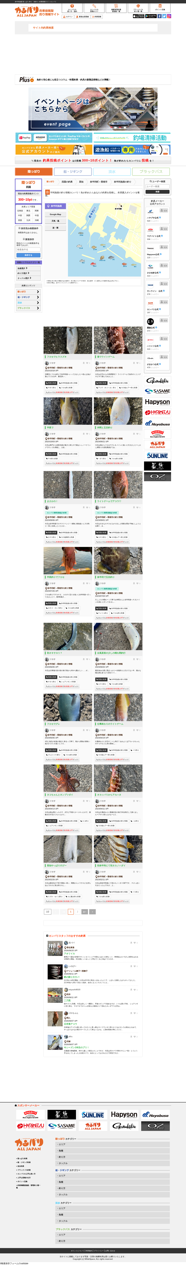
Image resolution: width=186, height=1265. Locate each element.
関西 (28, 215)
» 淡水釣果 (20, 1166)
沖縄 (37, 220)
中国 (37, 215)
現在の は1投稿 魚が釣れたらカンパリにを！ (93, 160)
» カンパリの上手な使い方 (26, 1174)
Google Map (55, 214)
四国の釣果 (67, 182)
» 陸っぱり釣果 (21, 1158)
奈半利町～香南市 (98, 182)
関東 (37, 211)
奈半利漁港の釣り (122, 182)
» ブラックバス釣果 (23, 1170)
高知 (81, 182)
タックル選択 (24, 278)
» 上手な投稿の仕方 (23, 1178)
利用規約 (89, 1251)
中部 (20, 215)
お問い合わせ (110, 1251)
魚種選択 (22, 268)
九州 (28, 220)
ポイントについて (77, 1251)
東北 (28, 211)
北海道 (20, 211)
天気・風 (55, 221)
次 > (84, 912)
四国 (20, 220)
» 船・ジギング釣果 (23, 1162)
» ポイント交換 (21, 1181)
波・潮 (55, 228)
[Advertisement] (93, 54)
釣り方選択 (23, 273)
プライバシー (99, 1251)
